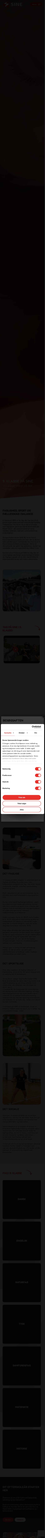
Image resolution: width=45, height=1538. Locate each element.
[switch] (38, 775)
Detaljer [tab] (22, 733)
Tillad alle (21, 797)
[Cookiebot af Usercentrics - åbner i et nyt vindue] (32, 727)
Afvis (22, 809)
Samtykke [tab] (7, 733)
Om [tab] (35, 733)
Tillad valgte (21, 803)
